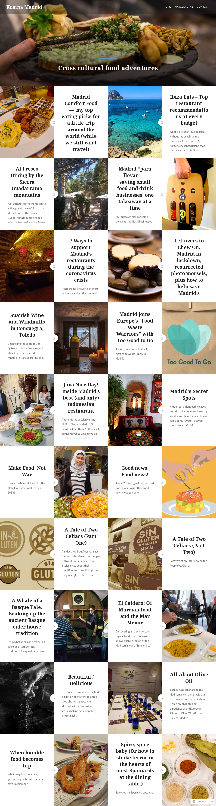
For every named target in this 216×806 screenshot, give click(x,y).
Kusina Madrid (24, 7)
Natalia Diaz (184, 6)
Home (167, 6)
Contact (203, 6)
